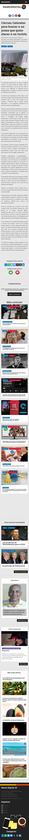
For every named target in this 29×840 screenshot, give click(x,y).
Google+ (6, 810)
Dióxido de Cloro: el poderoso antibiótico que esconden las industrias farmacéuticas (14, 612)
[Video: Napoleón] (14, 638)
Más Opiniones (22, 620)
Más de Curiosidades (21, 571)
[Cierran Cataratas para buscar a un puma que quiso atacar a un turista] (14, 63)
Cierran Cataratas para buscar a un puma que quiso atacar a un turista (14, 28)
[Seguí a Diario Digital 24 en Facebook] (10, 15)
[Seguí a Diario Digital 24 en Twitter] (13, 15)
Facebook (6, 805)
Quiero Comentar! (14, 294)
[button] (19, 15)
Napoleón (5, 651)
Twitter (5, 808)
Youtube (6, 812)
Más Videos (23, 664)
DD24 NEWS (5, 2)
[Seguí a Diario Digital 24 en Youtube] (16, 15)
